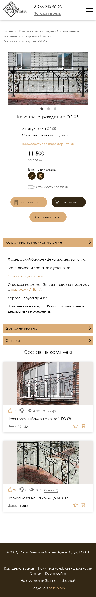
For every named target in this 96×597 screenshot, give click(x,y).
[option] (48, 78)
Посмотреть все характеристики (48, 144)
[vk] (54, 560)
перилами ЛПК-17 (26, 289)
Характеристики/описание (34, 242)
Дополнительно (22, 328)
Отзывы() (50, 411)
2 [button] (48, 108)
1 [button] (41, 108)
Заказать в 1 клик (48, 217)
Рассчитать (28, 202)
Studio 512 (57, 588)
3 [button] (54, 108)
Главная (9, 31)
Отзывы (13, 340)
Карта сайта (55, 573)
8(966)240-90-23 (48, 6)
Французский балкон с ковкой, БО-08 (39, 419)
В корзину (69, 202)
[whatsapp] (71, 10)
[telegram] (77, 10)
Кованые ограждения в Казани (27, 36)
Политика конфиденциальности (65, 568)
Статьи (35, 573)
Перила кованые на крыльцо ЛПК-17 (38, 498)
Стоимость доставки (52, 187)
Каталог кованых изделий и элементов (49, 31)
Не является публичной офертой (48, 580)
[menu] (89, 10)
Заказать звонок (47, 13)
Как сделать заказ (19, 568)
